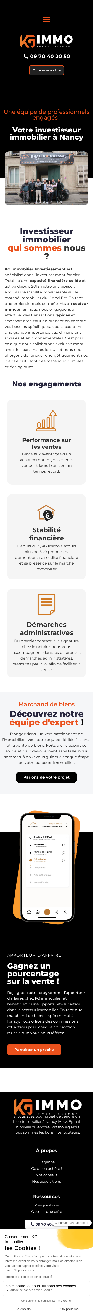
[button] (46, 19)
